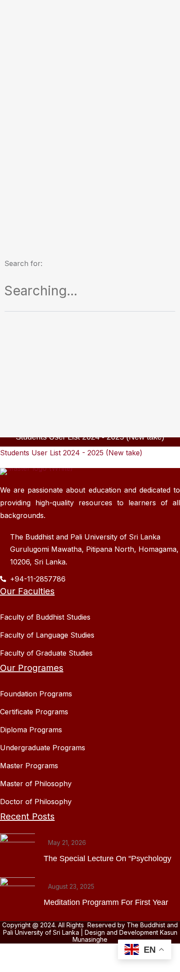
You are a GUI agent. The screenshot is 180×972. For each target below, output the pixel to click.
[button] (71, 452)
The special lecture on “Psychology (107, 858)
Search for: (23, 263)
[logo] (36, 471)
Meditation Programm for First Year (106, 902)
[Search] (168, 277)
